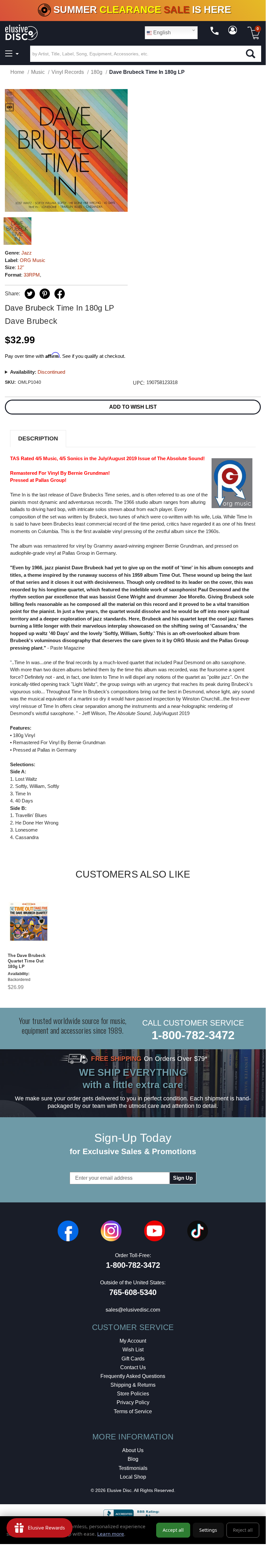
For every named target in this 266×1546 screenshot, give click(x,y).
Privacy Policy (133, 1402)
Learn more (110, 1533)
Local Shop (133, 1477)
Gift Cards (133, 1358)
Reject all (243, 1530)
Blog (133, 1459)
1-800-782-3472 (193, 1035)
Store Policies (133, 1393)
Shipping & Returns (133, 1385)
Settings (208, 1530)
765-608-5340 (132, 1292)
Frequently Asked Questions (132, 1376)
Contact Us (133, 1367)
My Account (133, 1341)
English (161, 32)
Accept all (173, 1530)
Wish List (133, 1349)
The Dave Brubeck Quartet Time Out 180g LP (26, 961)
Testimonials (133, 1468)
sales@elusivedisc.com (133, 1310)
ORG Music (32, 260)
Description (38, 438)
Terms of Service (133, 1411)
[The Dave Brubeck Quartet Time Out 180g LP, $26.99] (29, 921)
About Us (133, 1450)
